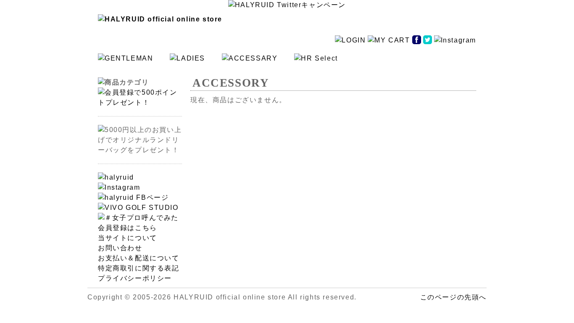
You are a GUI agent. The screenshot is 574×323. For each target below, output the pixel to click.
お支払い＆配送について (138, 258)
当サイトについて (127, 237)
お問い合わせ (120, 248)
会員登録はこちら (127, 227)
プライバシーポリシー (135, 278)
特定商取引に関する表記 (138, 268)
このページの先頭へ (453, 297)
